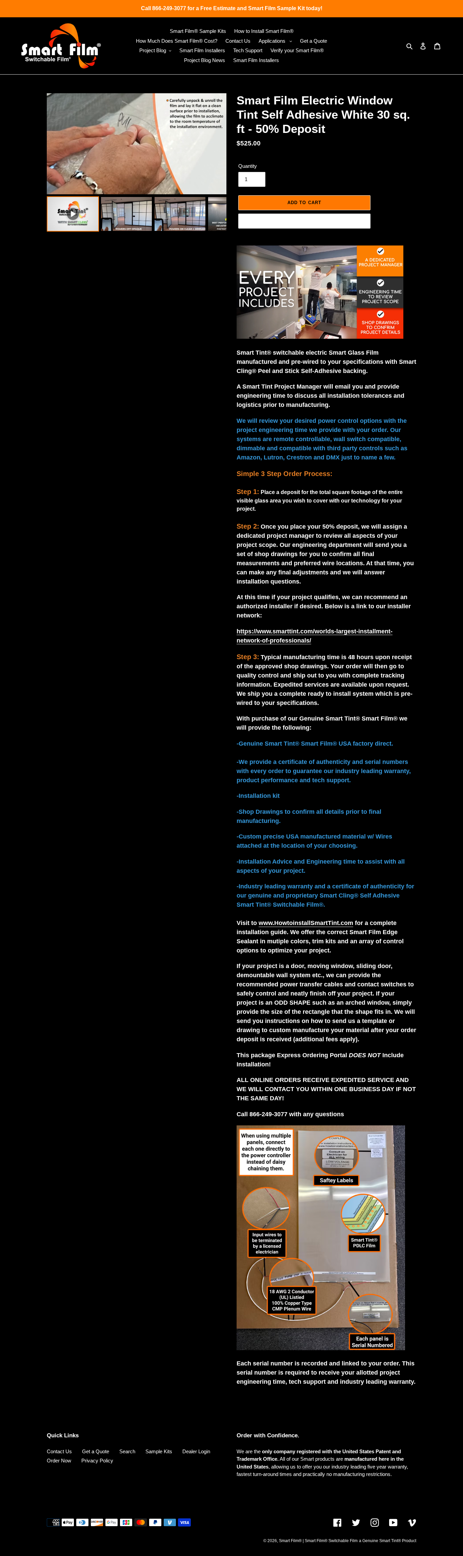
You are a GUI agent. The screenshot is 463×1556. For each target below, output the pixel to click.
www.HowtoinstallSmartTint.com (306, 923)
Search (127, 1451)
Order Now (59, 1460)
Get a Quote (95, 1451)
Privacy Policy (97, 1460)
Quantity (247, 166)
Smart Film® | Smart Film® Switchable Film (318, 1540)
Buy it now (304, 220)
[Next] (216, 143)
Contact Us (59, 1451)
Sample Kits (158, 1451)
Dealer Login (196, 1451)
